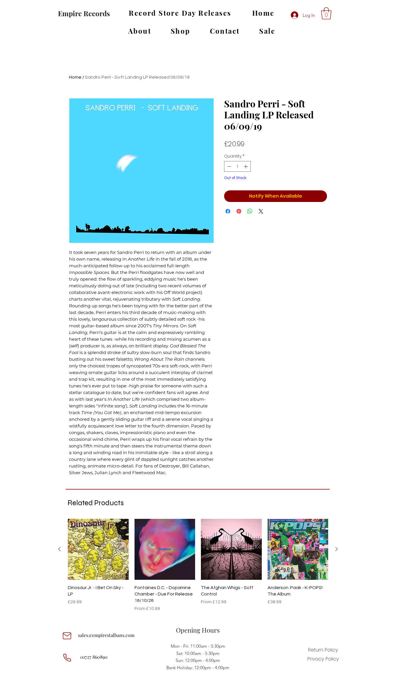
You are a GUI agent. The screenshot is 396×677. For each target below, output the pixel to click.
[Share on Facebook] (227, 211)
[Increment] (246, 166)
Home (75, 77)
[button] (326, 13)
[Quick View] (98, 549)
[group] (198, 565)
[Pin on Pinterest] (238, 211)
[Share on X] (260, 211)
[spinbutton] (237, 166)
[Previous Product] (59, 549)
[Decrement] (228, 166)
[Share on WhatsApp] (249, 211)
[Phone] (67, 657)
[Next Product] (336, 549)
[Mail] (67, 636)
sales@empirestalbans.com (106, 635)
